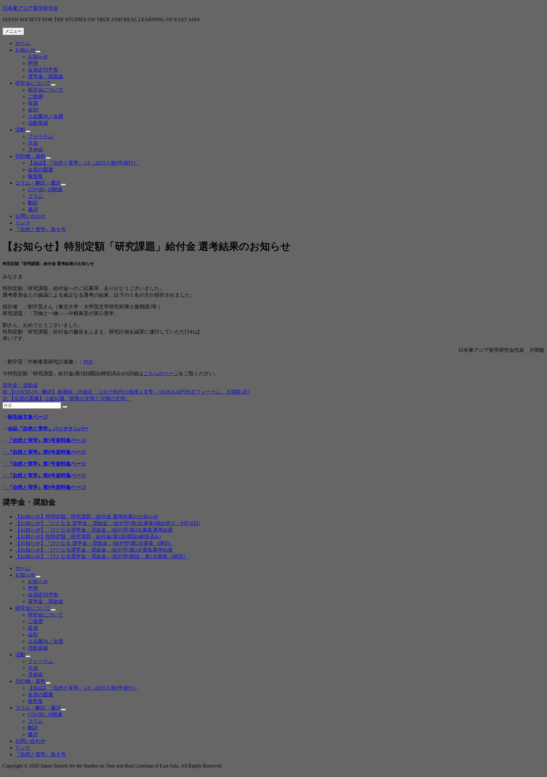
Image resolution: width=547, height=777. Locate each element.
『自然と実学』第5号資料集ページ (47, 440)
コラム (35, 196)
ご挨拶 (35, 96)
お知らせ (25, 50)
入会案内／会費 (45, 116)
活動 (20, 129)
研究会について (33, 83)
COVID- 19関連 (45, 189)
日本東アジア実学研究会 (30, 8)
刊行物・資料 (30, 156)
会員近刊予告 (43, 70)
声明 (33, 63)
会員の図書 (40, 169)
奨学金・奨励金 (45, 76)
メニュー (13, 31)
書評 (33, 209)
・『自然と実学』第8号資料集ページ (44, 475)
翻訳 (33, 202)
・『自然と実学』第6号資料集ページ (44, 452)
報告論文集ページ (28, 417)
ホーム (22, 43)
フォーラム (40, 136)
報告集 (35, 176)
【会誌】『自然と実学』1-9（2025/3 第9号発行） (83, 163)
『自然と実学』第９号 (40, 229)
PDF (88, 361)
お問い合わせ (30, 216)
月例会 (35, 149)
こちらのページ (161, 373)
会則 (33, 109)
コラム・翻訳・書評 (38, 183)
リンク (22, 222)
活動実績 (38, 123)
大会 (33, 143)
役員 (33, 103)
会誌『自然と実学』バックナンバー (48, 428)
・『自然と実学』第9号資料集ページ (44, 487)
